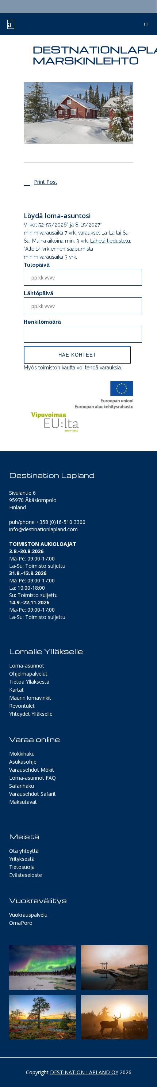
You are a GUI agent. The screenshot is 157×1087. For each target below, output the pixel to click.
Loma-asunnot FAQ (32, 777)
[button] (42, 967)
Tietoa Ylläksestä (29, 681)
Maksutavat (23, 801)
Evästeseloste (25, 874)
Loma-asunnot (26, 665)
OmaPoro (20, 922)
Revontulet (22, 705)
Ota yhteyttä (24, 850)
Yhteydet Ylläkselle (31, 713)
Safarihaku (21, 785)
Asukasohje (23, 761)
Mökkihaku (22, 753)
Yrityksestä (22, 858)
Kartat (16, 689)
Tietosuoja (22, 866)
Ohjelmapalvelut (28, 673)
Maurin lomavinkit (30, 697)
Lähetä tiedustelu (110, 241)
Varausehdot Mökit (31, 769)
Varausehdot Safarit (32, 793)
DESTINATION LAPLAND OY (84, 1072)
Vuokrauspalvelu (28, 914)
